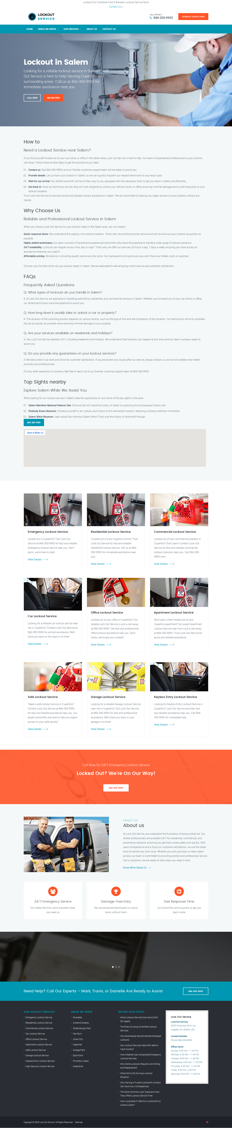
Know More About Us (134, 867)
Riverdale (77, 1017)
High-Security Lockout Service (40, 1066)
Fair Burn (77, 1033)
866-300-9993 (163, 17)
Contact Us (115, 6)
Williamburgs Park (82, 1028)
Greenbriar (78, 1066)
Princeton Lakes (81, 1060)
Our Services (71, 28)
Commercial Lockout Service (39, 1028)
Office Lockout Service (36, 1039)
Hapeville (77, 1044)
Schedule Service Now (193, 16)
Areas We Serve (47, 28)
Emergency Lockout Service (39, 1017)
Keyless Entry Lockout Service (40, 1060)
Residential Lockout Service (39, 1022)
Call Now (32, 97)
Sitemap (79, 1122)
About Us (91, 28)
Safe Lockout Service (36, 1049)
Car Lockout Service (35, 1033)
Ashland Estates (81, 1022)
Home (29, 28)
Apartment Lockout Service (39, 1044)
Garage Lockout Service (37, 1055)
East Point (78, 1055)
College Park (79, 1049)
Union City (78, 1039)
